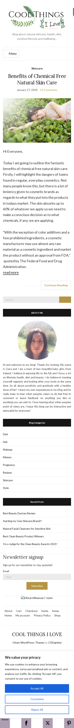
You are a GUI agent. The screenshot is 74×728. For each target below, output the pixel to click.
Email (6, 571)
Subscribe (37, 586)
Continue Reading (56, 285)
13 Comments (48, 89)
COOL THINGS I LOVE (37, 634)
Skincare (37, 68)
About (8, 611)
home (44, 611)
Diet (5, 434)
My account (23, 615)
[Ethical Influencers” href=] (37, 597)
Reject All (37, 709)
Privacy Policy (42, 615)
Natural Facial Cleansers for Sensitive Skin (27, 528)
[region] (37, 684)
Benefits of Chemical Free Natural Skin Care (37, 79)
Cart (19, 611)
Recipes (7, 472)
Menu (12, 53)
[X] (48, 723)
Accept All (37, 688)
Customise (37, 699)
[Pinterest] (69, 723)
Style (6, 488)
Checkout (31, 611)
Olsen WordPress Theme (28, 642)
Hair (5, 441)
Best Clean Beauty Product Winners (23, 536)
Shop (57, 615)
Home (8, 615)
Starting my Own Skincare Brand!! (22, 521)
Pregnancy (9, 465)
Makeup (7, 449)
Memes (7, 457)
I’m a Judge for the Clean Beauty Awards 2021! (30, 544)
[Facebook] (26, 723)
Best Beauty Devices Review (19, 513)
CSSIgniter (55, 642)
